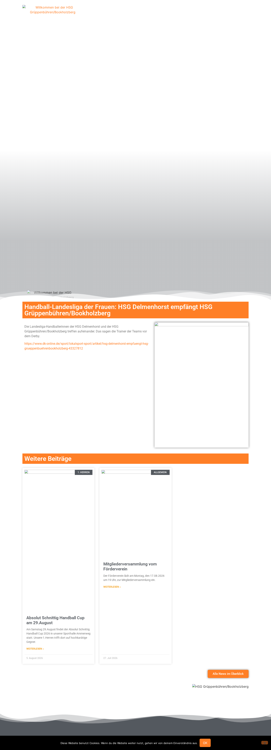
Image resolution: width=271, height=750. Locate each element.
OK (205, 743)
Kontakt (235, 13)
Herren (164, 13)
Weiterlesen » (35, 648)
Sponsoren (143, 13)
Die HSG (122, 13)
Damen (182, 13)
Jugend (200, 13)
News (218, 13)
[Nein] (264, 742)
